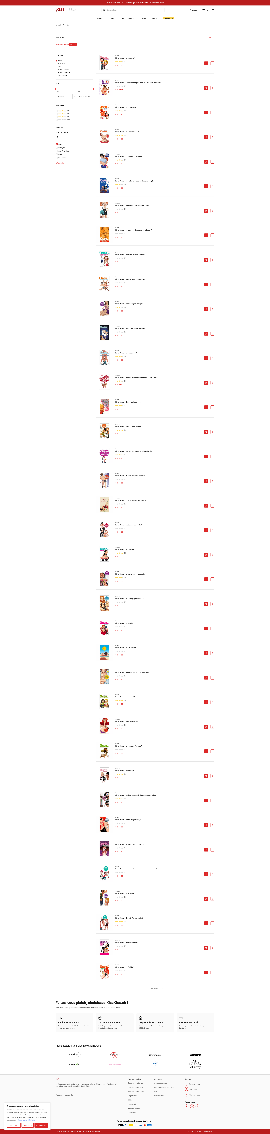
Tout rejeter (27, 1125)
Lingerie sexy (132, 1096)
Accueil (58, 25)
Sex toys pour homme (135, 1087)
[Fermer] (48, 1104)
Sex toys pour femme (135, 1083)
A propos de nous (160, 1083)
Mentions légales (76, 1131)
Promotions (132, 1112)
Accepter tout (41, 1125)
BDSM (130, 1100)
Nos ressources (159, 1096)
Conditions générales (62, 1131)
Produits (66, 25)
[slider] (55, 89)
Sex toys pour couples (136, 1091)
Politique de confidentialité (26, 1120)
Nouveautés (132, 1104)
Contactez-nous (194, 1084)
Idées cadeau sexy (134, 1108)
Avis (155, 1091)
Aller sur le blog (194, 1095)
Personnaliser (14, 1125)
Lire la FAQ (193, 1089)
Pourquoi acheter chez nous (164, 1087)
